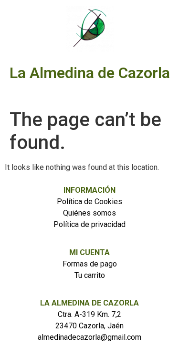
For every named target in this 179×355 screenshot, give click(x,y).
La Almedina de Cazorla (90, 73)
